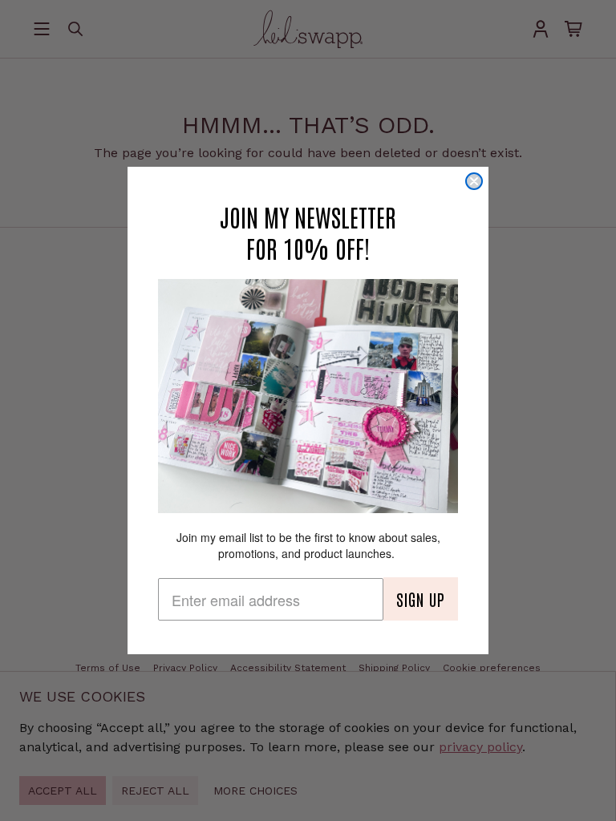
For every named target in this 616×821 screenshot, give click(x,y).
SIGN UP (420, 598)
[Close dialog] (474, 181)
